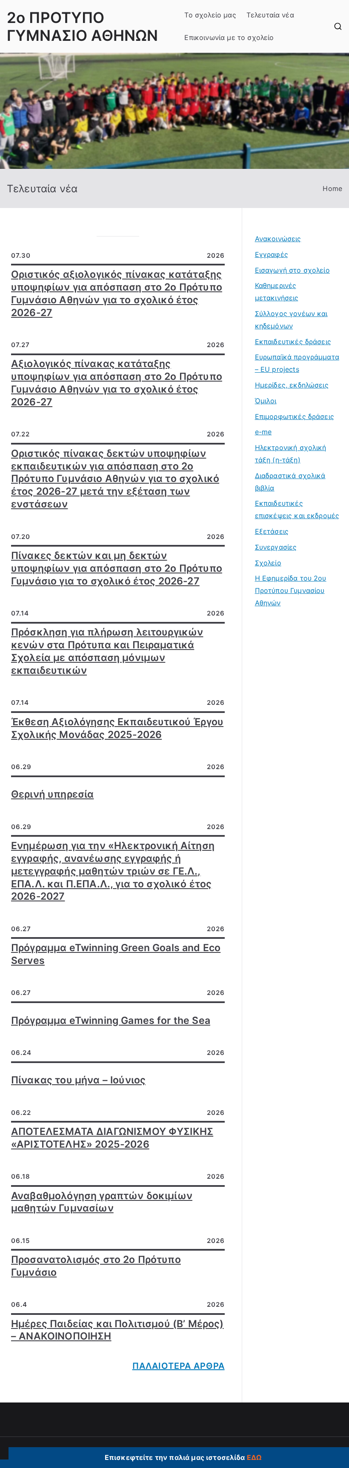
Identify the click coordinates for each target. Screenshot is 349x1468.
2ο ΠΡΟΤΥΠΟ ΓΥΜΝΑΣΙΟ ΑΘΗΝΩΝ (82, 26)
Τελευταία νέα (270, 15)
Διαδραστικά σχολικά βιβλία (290, 481)
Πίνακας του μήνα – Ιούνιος (78, 1080)
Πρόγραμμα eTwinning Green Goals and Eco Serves (115, 954)
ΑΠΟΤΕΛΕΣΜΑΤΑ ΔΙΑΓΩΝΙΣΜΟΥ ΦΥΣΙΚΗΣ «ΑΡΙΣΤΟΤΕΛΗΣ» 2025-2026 (112, 1138)
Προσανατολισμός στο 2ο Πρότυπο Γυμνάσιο (96, 1266)
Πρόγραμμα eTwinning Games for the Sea (110, 1020)
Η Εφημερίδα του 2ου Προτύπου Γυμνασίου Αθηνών (290, 590)
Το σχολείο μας (210, 15)
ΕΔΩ (254, 1457)
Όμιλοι (266, 400)
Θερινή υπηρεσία (52, 794)
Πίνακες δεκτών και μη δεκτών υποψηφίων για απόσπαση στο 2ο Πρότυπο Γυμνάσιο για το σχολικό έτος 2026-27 (116, 568)
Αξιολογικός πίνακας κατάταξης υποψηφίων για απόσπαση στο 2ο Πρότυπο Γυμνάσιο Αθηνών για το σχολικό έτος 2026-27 (116, 383)
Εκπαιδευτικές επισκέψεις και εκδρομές (297, 509)
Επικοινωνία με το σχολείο (229, 37)
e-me (263, 432)
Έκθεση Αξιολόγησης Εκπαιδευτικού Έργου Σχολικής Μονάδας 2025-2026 (117, 728)
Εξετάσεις (272, 531)
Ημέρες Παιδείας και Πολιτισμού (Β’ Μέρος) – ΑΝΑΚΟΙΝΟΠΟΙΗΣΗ (117, 1330)
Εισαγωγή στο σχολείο (292, 270)
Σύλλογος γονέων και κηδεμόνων (291, 319)
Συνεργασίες (276, 547)
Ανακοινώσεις (278, 238)
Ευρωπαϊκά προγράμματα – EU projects (297, 363)
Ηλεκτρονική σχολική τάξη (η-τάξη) (290, 453)
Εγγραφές (271, 254)
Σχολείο (268, 563)
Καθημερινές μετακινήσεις (277, 291)
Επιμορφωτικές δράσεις (294, 416)
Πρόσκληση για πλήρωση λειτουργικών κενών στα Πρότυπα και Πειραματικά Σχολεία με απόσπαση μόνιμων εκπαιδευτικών (107, 651)
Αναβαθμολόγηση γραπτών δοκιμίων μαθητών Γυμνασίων (101, 1202)
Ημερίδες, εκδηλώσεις (292, 385)
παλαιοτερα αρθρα (178, 1366)
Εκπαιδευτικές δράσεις (293, 341)
